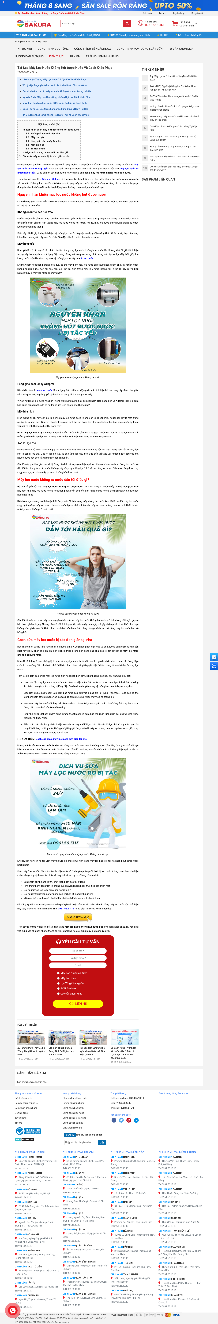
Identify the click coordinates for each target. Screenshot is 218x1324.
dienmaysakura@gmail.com (85, 1318)
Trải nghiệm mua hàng (102, 56)
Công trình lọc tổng (53, 48)
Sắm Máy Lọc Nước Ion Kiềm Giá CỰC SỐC (79, 35)
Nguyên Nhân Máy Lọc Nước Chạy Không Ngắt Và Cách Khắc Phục (57, 97)
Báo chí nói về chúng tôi (190, 35)
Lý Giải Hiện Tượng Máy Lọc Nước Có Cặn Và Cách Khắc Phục (54, 79)
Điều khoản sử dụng (72, 1127)
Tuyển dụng (178, 13)
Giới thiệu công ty (23, 1098)
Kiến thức (56, 56)
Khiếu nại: (123, 1108)
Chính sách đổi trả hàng (74, 1118)
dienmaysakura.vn (62, 1322)
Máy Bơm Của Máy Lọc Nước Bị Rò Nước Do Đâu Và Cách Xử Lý (55, 103)
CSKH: (121, 1103)
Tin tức (162, 13)
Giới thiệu (147, 13)
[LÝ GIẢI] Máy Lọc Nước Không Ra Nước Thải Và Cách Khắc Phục (56, 115)
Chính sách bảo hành (73, 1108)
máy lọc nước (45, 390)
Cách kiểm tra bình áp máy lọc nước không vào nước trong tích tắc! (57, 91)
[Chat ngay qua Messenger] (214, 657)
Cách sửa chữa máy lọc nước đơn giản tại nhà (61, 739)
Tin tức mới (23, 48)
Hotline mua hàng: (127, 1098)
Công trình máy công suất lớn (139, 48)
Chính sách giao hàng (73, 1113)
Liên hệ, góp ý (21, 1113)
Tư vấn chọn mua (180, 48)
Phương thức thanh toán (75, 1098)
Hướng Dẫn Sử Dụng (29, 56)
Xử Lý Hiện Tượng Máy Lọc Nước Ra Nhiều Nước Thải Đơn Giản (55, 85)
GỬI (102, 1142)
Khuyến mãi (197, 13)
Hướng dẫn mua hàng (73, 1103)
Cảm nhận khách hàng (26, 1108)
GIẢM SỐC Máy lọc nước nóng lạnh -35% (130, 35)
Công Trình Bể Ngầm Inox (92, 48)
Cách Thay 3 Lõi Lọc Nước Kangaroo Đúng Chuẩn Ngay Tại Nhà (55, 109)
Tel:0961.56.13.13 (22, 1168)
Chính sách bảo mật (73, 1122)
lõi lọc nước (87, 258)
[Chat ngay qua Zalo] (214, 666)
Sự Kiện (74, 56)
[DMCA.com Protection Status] (37, 1139)
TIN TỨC (164, 35)
